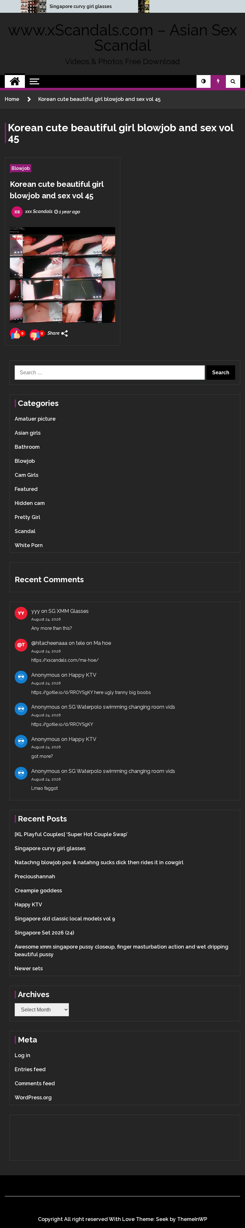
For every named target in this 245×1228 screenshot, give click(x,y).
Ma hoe (102, 643)
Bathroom (27, 447)
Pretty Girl (27, 517)
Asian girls (28, 433)
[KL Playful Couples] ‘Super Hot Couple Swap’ (71, 834)
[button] (204, 81)
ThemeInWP (192, 1219)
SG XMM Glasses (68, 611)
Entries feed (30, 1069)
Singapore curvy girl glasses (80, 6)
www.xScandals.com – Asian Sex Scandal (122, 37)
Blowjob (20, 168)
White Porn (29, 545)
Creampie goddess (38, 891)
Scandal (25, 531)
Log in (22, 1055)
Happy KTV (82, 675)
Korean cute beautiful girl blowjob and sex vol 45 (56, 189)
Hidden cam (30, 503)
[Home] (15, 81)
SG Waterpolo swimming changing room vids (122, 707)
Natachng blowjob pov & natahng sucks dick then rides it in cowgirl (99, 862)
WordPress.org (33, 1098)
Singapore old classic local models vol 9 (65, 919)
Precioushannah (35, 876)
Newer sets (29, 968)
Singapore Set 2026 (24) (44, 933)
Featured (26, 489)
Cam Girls (26, 475)
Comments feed (35, 1083)
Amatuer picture (35, 419)
